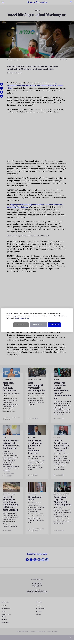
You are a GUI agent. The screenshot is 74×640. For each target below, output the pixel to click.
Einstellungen (38, 325)
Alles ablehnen (21, 325)
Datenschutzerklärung (22, 318)
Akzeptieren (54, 325)
